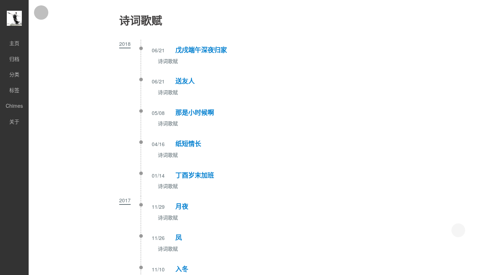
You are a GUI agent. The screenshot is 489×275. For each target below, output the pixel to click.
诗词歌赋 (168, 60)
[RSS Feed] (14, 271)
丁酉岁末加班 (194, 175)
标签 (14, 89)
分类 (14, 74)
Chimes (14, 105)
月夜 (181, 206)
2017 (125, 200)
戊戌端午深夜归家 (201, 49)
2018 (125, 43)
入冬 (181, 269)
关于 (14, 121)
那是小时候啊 (194, 112)
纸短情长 (188, 143)
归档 (14, 58)
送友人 (185, 81)
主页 (14, 43)
